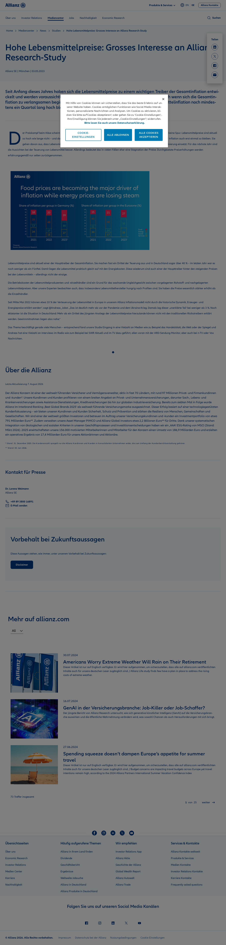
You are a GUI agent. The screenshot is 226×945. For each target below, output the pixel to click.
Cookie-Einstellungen (83, 135)
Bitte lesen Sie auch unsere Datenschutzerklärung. (114, 123)
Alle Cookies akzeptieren (148, 135)
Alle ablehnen (118, 135)
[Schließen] (163, 99)
